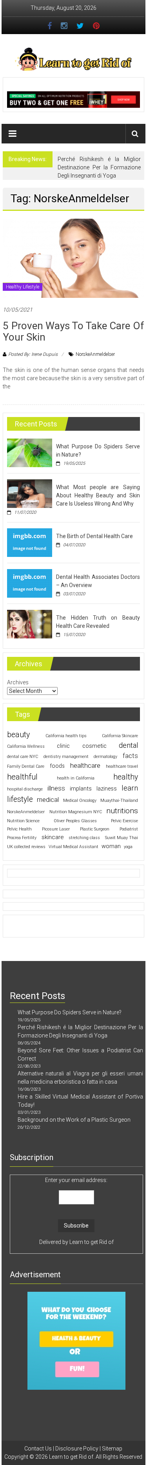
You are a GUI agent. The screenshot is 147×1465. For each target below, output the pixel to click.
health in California (75, 778)
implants (81, 788)
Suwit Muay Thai (121, 837)
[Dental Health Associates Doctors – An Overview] (29, 583)
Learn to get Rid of (91, 1242)
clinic (63, 746)
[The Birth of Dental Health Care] (29, 542)
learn (130, 788)
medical (48, 799)
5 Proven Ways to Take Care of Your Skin (73, 331)
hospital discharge (25, 789)
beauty (18, 734)
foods (57, 766)
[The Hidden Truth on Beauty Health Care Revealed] (29, 623)
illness (56, 788)
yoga (128, 846)
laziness (106, 788)
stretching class (84, 837)
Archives (18, 682)
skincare (53, 837)
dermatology (105, 756)
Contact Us (38, 1448)
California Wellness (26, 746)
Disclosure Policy (76, 1448)
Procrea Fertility (21, 837)
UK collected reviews (26, 846)
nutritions (122, 810)
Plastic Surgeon (94, 829)
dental (128, 745)
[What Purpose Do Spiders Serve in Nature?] (29, 452)
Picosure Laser (56, 829)
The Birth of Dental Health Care (94, 536)
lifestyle (20, 799)
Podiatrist (129, 829)
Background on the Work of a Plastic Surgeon (74, 1120)
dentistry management (66, 756)
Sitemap (112, 1448)
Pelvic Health (19, 829)
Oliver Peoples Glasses (75, 820)
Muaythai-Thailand (119, 800)
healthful (22, 776)
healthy (125, 776)
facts (130, 756)
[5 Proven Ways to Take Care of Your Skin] (73, 258)
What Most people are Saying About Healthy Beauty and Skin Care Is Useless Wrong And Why (98, 495)
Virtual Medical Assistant (73, 846)
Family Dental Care (25, 766)
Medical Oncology (79, 800)
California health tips (66, 735)
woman (111, 846)
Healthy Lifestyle (22, 287)
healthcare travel (122, 766)
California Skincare (120, 735)
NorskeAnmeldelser (95, 354)
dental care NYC (22, 756)
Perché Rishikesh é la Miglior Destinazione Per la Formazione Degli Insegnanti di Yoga (99, 167)
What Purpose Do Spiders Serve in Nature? (70, 1012)
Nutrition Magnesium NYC (75, 811)
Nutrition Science (23, 820)
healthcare (85, 765)
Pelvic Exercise (124, 820)
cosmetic (94, 745)
